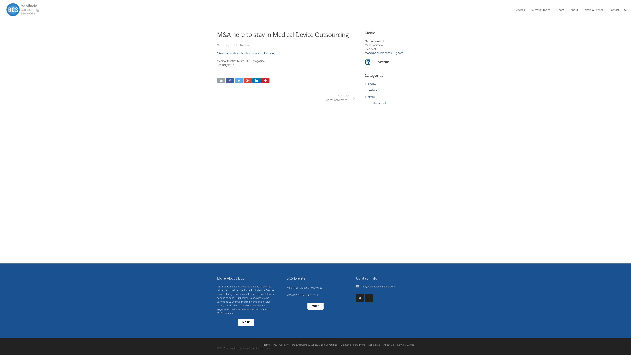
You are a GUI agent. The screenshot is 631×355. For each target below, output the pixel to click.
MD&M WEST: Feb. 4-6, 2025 (302, 295)
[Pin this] (265, 80)
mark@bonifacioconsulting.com (384, 53)
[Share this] (230, 80)
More (246, 322)
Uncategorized (377, 103)
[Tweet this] (239, 80)
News (247, 45)
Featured (373, 90)
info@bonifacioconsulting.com (378, 286)
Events (372, 83)
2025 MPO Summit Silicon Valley (304, 287)
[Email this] (221, 80)
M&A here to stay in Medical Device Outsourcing (246, 53)
